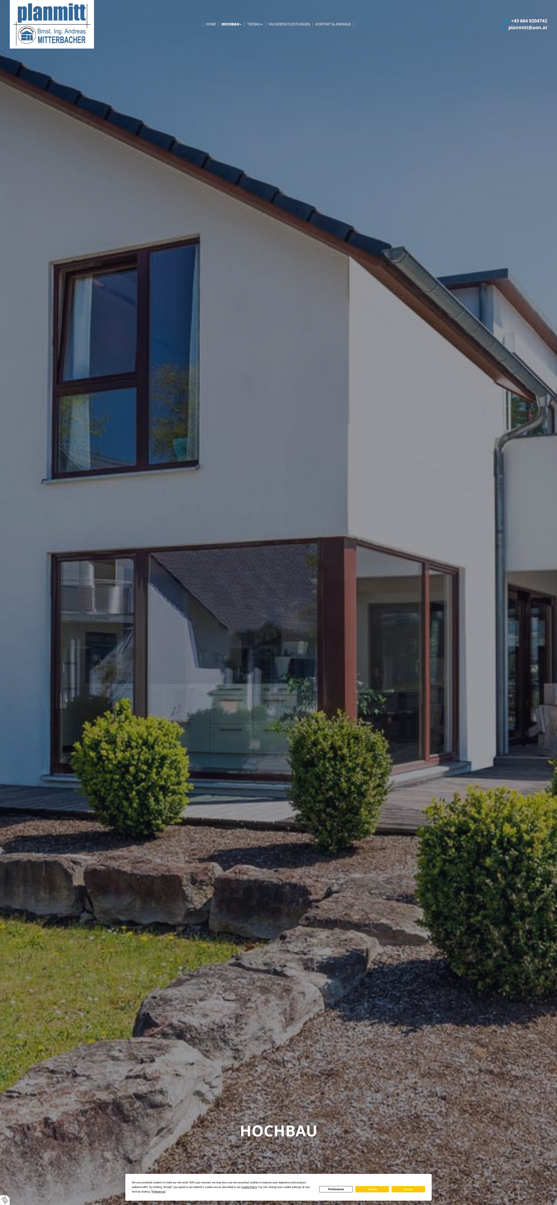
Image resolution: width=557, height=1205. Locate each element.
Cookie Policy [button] (249, 1187)
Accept (408, 1189)
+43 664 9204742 (529, 21)
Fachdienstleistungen (289, 24)
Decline (372, 1189)
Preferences (336, 1189)
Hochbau (230, 24)
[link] (232, 24)
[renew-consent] (5, 1200)
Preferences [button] (158, 1191)
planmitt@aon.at (527, 27)
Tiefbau (254, 24)
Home (211, 24)
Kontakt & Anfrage (333, 24)
